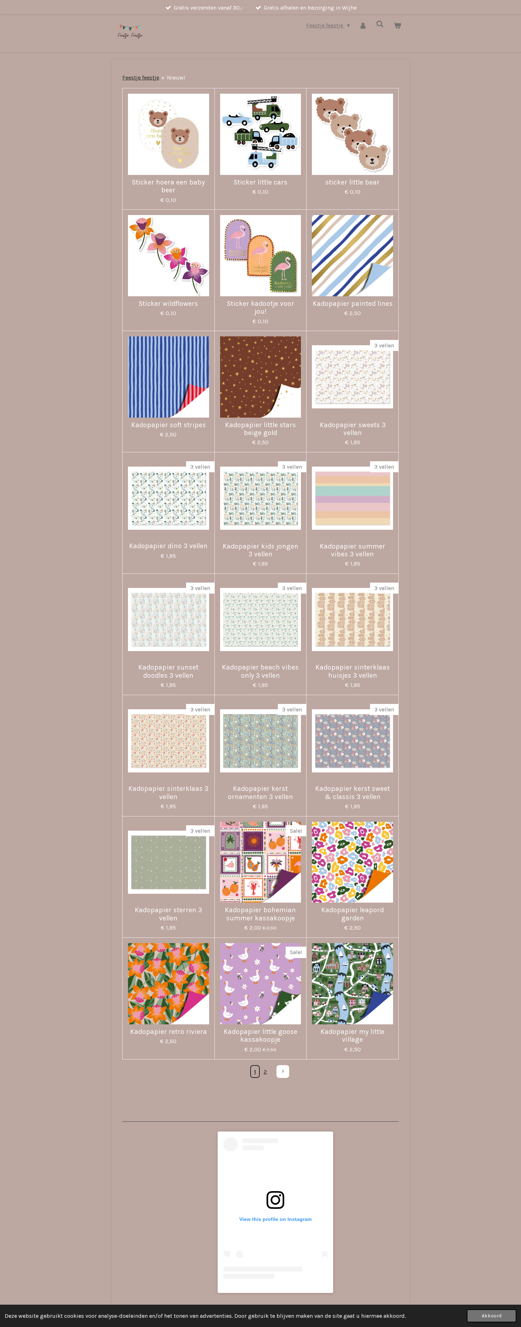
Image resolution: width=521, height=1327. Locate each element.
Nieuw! (176, 77)
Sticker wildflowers (168, 304)
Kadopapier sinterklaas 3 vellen (168, 792)
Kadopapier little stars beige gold (260, 429)
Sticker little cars (260, 182)
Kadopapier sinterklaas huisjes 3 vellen (352, 671)
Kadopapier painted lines (353, 304)
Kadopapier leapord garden (352, 914)
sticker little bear (352, 182)
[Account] (362, 25)
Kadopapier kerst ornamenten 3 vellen (260, 792)
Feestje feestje (140, 77)
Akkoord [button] (492, 1316)
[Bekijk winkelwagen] (397, 25)
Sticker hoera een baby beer (168, 186)
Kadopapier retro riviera (168, 1032)
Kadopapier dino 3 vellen (168, 546)
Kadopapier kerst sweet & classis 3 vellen (352, 792)
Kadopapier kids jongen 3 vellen (260, 550)
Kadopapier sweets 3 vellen (353, 429)
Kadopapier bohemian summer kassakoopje (260, 914)
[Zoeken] (379, 24)
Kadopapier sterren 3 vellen (168, 914)
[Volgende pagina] (282, 1071)
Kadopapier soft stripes (168, 425)
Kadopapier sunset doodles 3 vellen (168, 671)
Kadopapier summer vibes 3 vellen (352, 550)
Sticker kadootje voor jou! (260, 307)
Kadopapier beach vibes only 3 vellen (260, 671)
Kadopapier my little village (352, 1036)
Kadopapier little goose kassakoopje (260, 1036)
